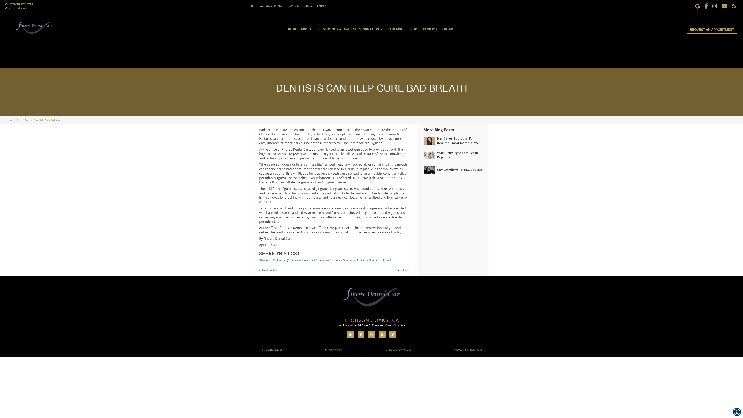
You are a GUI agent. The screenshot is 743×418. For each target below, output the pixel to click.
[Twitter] (392, 334)
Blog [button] (18, 120)
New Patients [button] (17, 8)
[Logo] (371, 296)
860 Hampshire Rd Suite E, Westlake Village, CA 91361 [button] (288, 6)
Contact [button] (448, 29)
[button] (380, 260)
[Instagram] (371, 334)
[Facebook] (361, 334)
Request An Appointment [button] (712, 29)
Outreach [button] (393, 29)
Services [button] (330, 29)
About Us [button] (309, 29)
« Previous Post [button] (269, 270)
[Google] (350, 334)
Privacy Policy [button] (333, 349)
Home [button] (292, 29)
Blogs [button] (414, 29)
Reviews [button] (430, 29)
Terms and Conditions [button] (397, 349)
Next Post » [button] (403, 270)
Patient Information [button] (361, 29)
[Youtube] (382, 334)
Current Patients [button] (20, 4)
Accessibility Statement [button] (468, 349)
